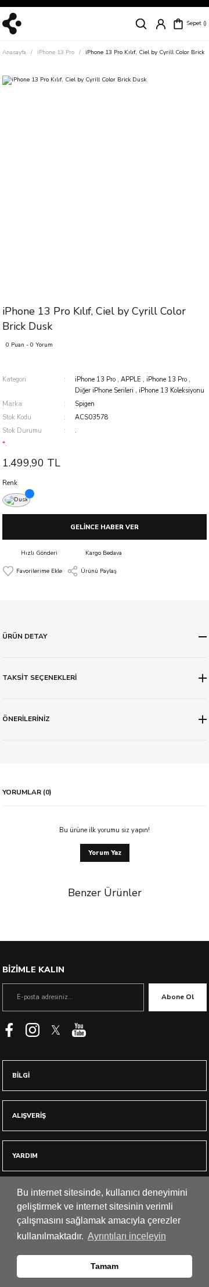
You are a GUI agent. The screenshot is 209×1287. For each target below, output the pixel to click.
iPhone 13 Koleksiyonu (171, 390)
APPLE (131, 379)
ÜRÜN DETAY (24, 636)
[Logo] (11, 23)
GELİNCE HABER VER (104, 527)
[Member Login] (161, 24)
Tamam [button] (104, 1266)
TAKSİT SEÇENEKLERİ (39, 677)
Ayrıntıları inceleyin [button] (127, 1236)
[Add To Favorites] (32, 571)
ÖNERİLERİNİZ (26, 718)
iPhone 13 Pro (95, 379)
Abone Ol (177, 996)
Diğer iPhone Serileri (104, 390)
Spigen (85, 404)
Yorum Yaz (104, 853)
